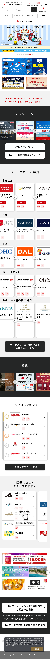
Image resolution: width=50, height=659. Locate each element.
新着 (44, 15)
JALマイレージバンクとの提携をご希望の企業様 (25, 607)
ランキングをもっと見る (25, 466)
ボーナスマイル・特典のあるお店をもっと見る (25, 346)
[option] (25, 38)
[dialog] (24, 644)
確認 (37, 649)
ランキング (31, 15)
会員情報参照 (38, 5)
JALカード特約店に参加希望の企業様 (25, 624)
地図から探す (43, 11)
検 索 (34, 9)
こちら (40, 644)
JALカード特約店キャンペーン (25, 155)
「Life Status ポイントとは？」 (18, 101)
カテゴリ (6, 15)
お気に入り (30, 5)
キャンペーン (19, 15)
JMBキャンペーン (24, 146)
